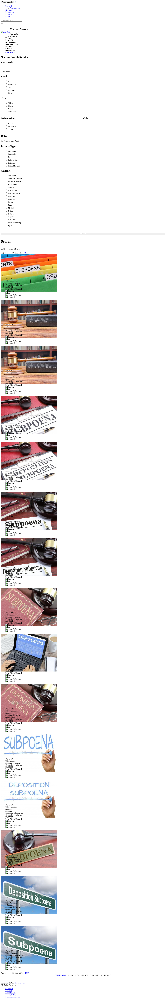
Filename (11, 93)
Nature (10, 211)
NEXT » (27, 253)
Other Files (12, 112)
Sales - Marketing (14, 223)
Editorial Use (13, 160)
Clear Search (10, 52)
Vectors (10, 109)
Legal (10, 205)
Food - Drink (13, 184)
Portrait (10, 123)
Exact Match (5, 72)
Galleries (8, 10)
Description (12, 90)
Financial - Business (15, 182)
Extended (11, 163)
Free (9, 157)
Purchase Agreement (12, 997)
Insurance (11, 199)
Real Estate (12, 220)
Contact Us (12, 154)
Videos (10, 103)
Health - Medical (14, 193)
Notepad (11, 214)
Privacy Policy (10, 995)
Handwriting (12, 190)
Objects (11, 217)
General (11, 187)
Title (9, 87)
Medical (11, 208)
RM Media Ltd (60, 975)
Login (7, 16)
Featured (8, 6)
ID (9, 81)
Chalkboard (12, 176)
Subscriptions (15, 8)
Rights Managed (14, 166)
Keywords (12, 84)
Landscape (12, 126)
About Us (8, 991)
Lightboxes (9, 14)
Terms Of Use (10, 993)
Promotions (9, 12)
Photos (10, 106)
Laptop (10, 202)
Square (10, 129)
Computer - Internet (15, 179)
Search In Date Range (11, 141)
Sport (10, 226)
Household (12, 196)
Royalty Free (12, 151)
